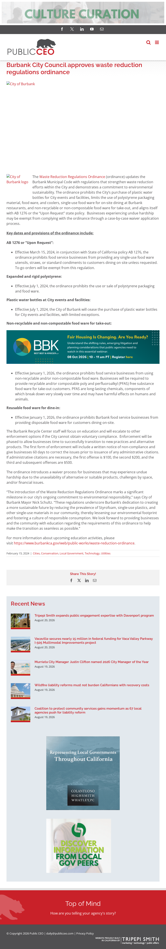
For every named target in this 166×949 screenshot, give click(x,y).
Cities (36, 553)
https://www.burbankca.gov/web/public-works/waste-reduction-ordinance (74, 543)
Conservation (49, 553)
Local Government (71, 553)
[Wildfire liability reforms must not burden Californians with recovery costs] (20, 691)
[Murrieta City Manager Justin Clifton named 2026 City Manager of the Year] (20, 668)
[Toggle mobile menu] (157, 42)
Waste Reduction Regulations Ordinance (72, 176)
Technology (92, 553)
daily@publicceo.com (59, 933)
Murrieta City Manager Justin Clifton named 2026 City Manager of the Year (92, 662)
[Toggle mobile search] (148, 42)
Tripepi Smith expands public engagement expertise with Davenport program (94, 615)
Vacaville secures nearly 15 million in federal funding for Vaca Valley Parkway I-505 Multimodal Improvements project (94, 641)
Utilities (105, 553)
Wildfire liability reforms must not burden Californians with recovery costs (92, 685)
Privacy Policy (85, 933)
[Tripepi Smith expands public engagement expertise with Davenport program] (20, 621)
